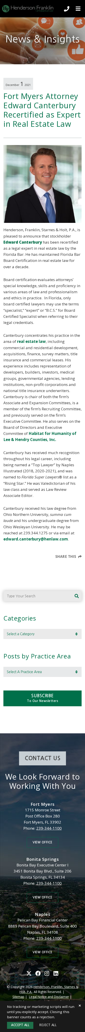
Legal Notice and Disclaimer (49, 997)
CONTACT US (42, 758)
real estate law (31, 341)
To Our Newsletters (42, 698)
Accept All (20, 1025)
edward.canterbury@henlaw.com (35, 539)
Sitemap (18, 997)
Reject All (47, 1025)
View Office (42, 842)
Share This (65, 556)
